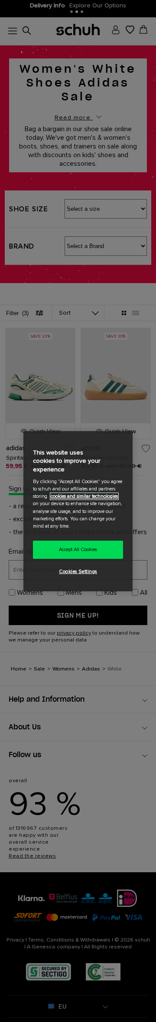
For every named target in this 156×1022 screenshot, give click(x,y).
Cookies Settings (78, 571)
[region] (78, 511)
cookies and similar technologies (84, 496)
